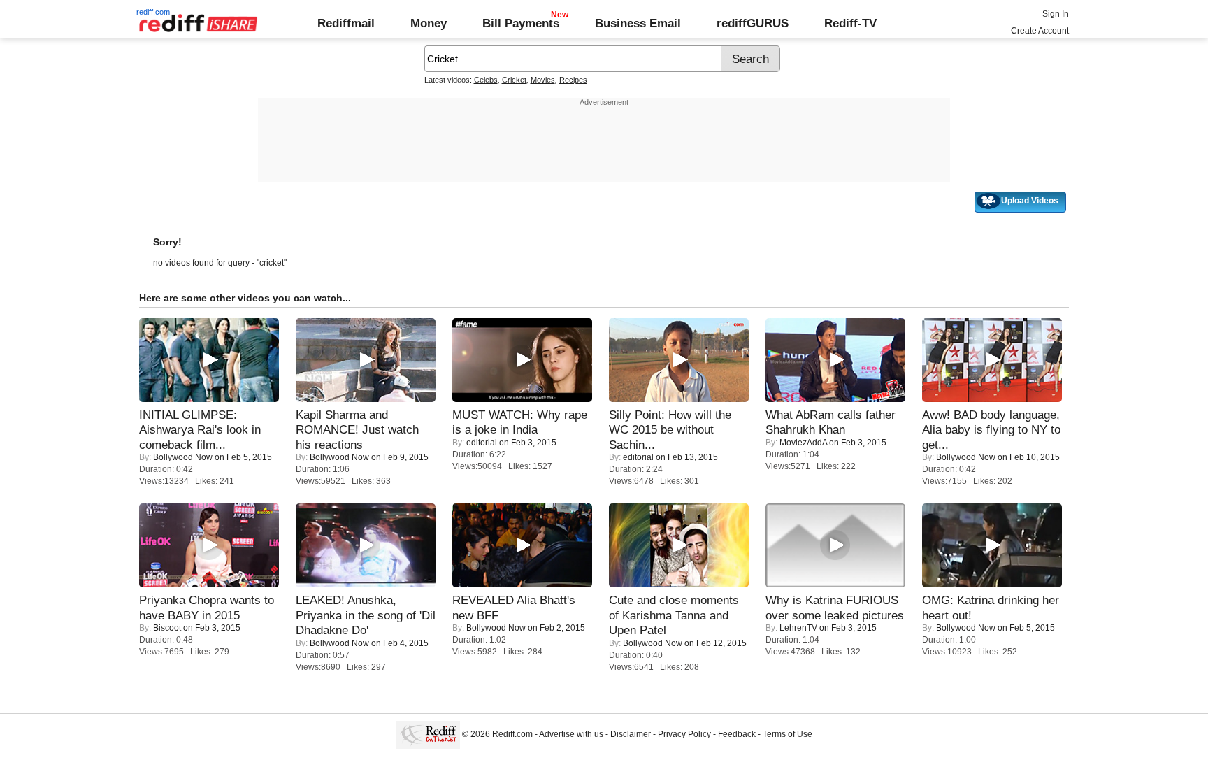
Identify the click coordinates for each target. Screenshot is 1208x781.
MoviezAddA (803, 442)
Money (428, 23)
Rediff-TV (850, 23)
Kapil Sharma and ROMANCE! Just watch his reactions (357, 429)
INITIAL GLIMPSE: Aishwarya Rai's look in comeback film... (200, 429)
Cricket (514, 80)
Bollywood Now (183, 457)
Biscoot (167, 628)
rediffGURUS (753, 23)
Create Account (1040, 31)
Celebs (486, 80)
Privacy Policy (684, 734)
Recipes (573, 80)
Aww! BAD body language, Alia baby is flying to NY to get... (991, 429)
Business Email (638, 23)
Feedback (737, 734)
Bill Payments (520, 23)
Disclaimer (630, 734)
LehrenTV (798, 628)
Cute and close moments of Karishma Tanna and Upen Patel (674, 615)
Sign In (1055, 14)
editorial (481, 442)
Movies (543, 80)
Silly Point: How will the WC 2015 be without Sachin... (670, 429)
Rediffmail (346, 23)
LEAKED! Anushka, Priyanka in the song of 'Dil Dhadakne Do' (366, 615)
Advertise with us (571, 734)
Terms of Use (787, 734)
